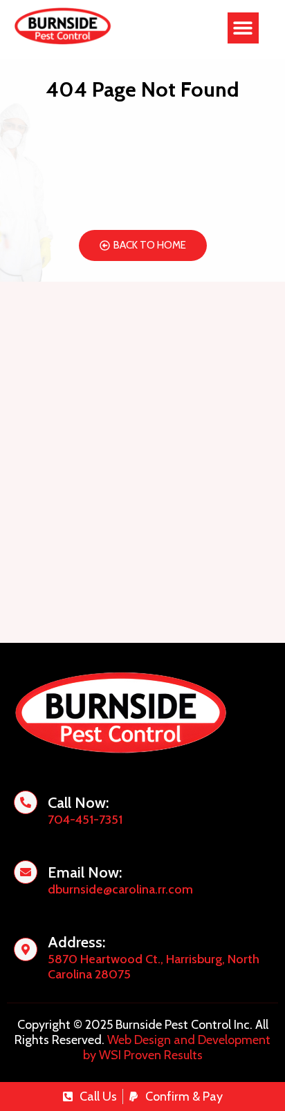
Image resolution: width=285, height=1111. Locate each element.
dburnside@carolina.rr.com (120, 889)
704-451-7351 (85, 819)
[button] (243, 28)
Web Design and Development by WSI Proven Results (177, 1047)
